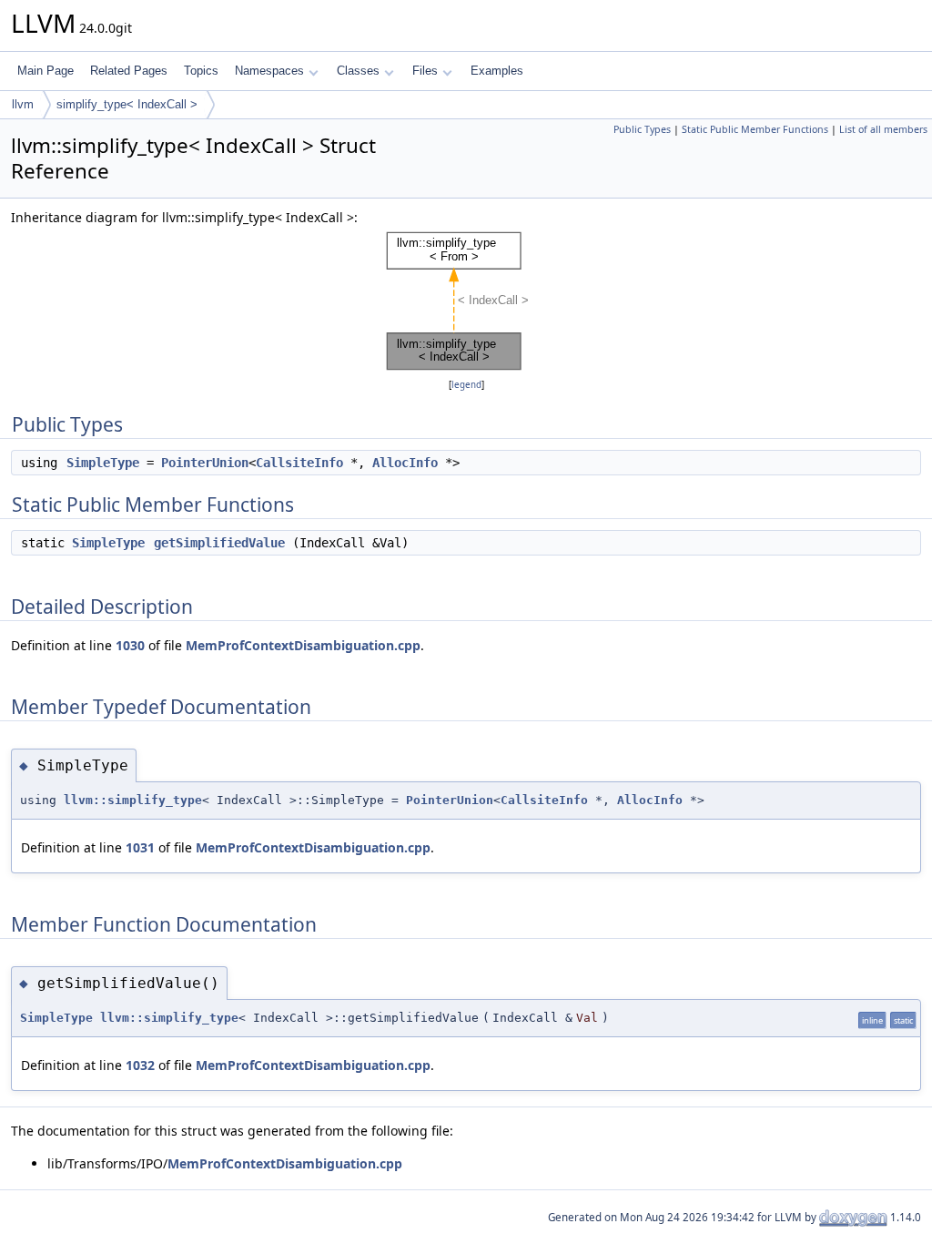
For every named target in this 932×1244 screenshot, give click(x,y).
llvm (23, 104)
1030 (130, 645)
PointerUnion (204, 462)
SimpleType (102, 462)
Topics (201, 70)
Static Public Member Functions (755, 129)
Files (425, 70)
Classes (358, 70)
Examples (497, 70)
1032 (140, 1065)
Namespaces (269, 70)
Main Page (45, 70)
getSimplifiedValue (219, 542)
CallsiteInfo (299, 462)
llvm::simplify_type (133, 800)
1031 (140, 847)
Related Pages (128, 70)
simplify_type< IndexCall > (127, 104)
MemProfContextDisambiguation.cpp (303, 645)
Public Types (642, 129)
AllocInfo (405, 462)
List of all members (883, 129)
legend (466, 385)
